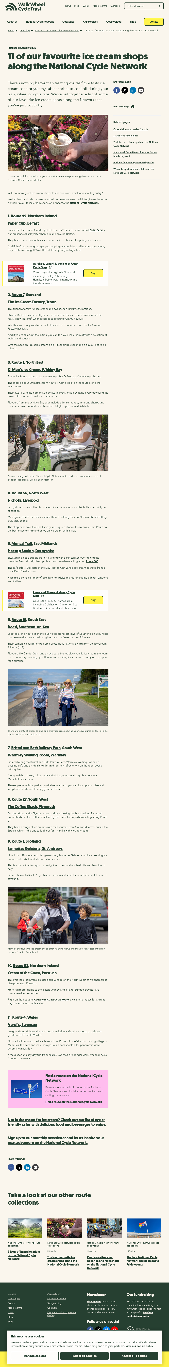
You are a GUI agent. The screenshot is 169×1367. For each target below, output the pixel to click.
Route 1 (17, 362)
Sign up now (94, 1301)
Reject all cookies (84, 1356)
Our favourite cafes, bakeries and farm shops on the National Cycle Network (103, 1262)
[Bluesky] (106, 1329)
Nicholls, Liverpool (23, 500)
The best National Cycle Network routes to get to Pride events (143, 1261)
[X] (98, 1329)
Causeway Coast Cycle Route (51, 999)
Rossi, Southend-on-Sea (28, 627)
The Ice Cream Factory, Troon (32, 302)
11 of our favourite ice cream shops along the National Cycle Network (63, 1261)
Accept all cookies (134, 1356)
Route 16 (19, 619)
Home (11, 30)
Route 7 (18, 294)
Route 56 (19, 493)
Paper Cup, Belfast (23, 223)
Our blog (25, 30)
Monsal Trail (21, 543)
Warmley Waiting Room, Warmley (37, 755)
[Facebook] (90, 1329)
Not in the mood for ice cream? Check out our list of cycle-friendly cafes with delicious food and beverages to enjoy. (57, 1122)
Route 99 (18, 216)
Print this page (121, 106)
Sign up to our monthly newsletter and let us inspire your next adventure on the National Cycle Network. (56, 1140)
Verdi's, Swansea (22, 1024)
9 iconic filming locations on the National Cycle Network (24, 1255)
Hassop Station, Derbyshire (31, 550)
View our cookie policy (139, 1346)
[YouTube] (114, 1329)
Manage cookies (34, 1356)
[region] (84, 1348)
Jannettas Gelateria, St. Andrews (35, 848)
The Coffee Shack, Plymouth (31, 806)
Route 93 (20, 965)
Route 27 (19, 799)
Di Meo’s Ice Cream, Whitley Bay (35, 369)
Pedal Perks (96, 230)
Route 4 (19, 1017)
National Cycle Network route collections (57, 30)
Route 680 (92, 561)
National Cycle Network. (84, 203)
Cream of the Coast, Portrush (32, 973)
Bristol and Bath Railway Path (36, 747)
